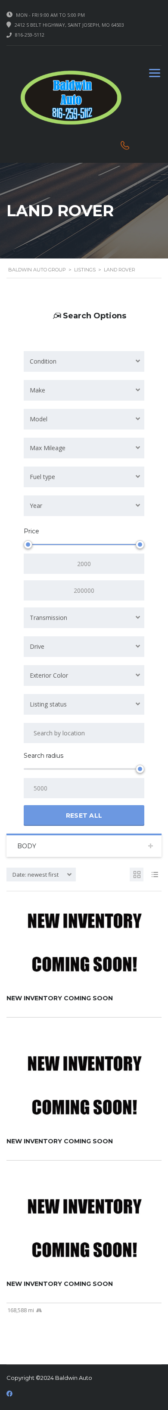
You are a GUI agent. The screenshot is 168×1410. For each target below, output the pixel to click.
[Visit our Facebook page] (9, 1393)
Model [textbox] (38, 419)
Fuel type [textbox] (42, 477)
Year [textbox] (36, 505)
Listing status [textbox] (48, 704)
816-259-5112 (29, 34)
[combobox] (84, 361)
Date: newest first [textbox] (35, 874)
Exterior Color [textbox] (49, 675)
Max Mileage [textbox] (47, 448)
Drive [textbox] (37, 646)
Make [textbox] (37, 390)
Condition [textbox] (43, 361)
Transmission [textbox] (48, 617)
